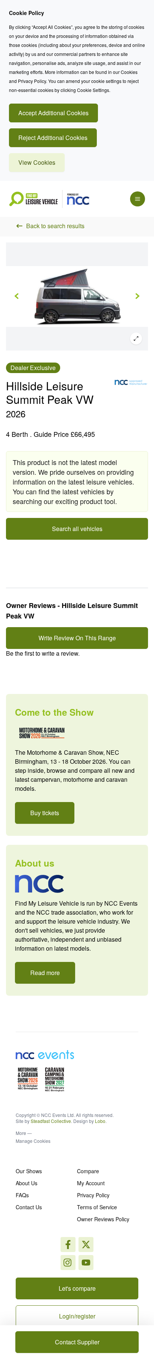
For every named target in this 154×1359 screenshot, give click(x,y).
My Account (91, 1183)
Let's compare (77, 1288)
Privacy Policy (93, 1195)
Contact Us (29, 1207)
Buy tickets (44, 812)
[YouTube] (85, 1262)
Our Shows (29, 1171)
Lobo (100, 1121)
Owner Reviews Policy (103, 1219)
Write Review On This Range (77, 638)
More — (24, 1133)
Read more (45, 972)
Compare (88, 1171)
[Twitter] (68, 1262)
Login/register (77, 1316)
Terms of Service (97, 1207)
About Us (26, 1183)
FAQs (22, 1195)
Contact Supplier (77, 1342)
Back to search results (55, 225)
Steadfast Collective (51, 1121)
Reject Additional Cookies (52, 137)
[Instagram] (85, 1244)
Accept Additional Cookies (53, 112)
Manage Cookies (33, 1141)
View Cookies (36, 162)
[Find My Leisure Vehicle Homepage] (49, 199)
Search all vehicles (77, 528)
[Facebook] (68, 1244)
